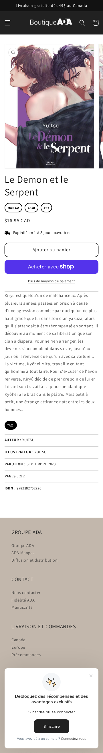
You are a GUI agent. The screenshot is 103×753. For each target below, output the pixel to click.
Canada (18, 639)
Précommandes (26, 654)
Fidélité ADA (23, 600)
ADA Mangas (22, 552)
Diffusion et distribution (34, 560)
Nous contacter (26, 592)
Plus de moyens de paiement (51, 280)
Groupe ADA (22, 545)
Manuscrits (21, 607)
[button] (7, 22)
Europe (18, 647)
